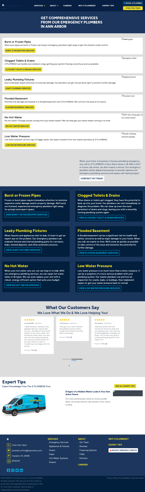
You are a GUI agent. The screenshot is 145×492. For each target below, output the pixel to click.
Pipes (51, 454)
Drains (52, 450)
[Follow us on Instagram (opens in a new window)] (13, 470)
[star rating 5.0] (37, 320)
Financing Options (88, 450)
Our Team (84, 442)
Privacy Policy (112, 478)
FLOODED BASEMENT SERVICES (20, 107)
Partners (83, 458)
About (82, 439)
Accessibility (124, 478)
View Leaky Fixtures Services (23, 250)
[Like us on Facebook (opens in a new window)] (9, 470)
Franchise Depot (137, 478)
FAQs (82, 454)
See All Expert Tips (125, 386)
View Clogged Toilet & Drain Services (101, 217)
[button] (17, 330)
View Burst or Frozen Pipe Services (26, 214)
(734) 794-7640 (133, 8)
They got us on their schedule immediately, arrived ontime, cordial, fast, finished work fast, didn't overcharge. (71, 330)
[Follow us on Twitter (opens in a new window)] (18, 470)
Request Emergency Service (124, 450)
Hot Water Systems (58, 458)
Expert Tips (115, 444)
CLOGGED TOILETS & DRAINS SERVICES (23, 69)
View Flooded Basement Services (98, 253)
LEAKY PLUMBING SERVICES (18, 88)
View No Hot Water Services (22, 285)
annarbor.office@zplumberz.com (27, 450)
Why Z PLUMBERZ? (119, 439)
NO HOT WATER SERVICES (17, 126)
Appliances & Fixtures (59, 446)
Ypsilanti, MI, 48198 (20, 456)
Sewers (52, 462)
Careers (83, 464)
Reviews (83, 446)
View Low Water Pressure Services (99, 288)
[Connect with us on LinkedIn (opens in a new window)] (22, 470)
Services (53, 439)
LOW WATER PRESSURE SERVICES (20, 145)
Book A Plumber (133, 3)
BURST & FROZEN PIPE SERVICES (20, 51)
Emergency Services (58, 442)
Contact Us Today (92, 178)
